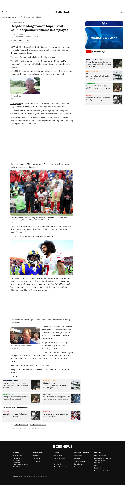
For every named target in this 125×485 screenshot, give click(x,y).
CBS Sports (15, 103)
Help (95, 465)
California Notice (59, 458)
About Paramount (100, 455)
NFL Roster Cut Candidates (18, 461)
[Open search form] (122, 12)
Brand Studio (78, 464)
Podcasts (77, 458)
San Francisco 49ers (38, 425)
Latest (4, 12)
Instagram (36, 461)
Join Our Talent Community (99, 461)
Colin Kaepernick (21, 425)
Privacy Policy (58, 455)
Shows (31, 12)
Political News (17, 455)
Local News (14, 12)
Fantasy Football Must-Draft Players (20, 465)
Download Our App (80, 461)
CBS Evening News (9, 17)
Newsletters (78, 455)
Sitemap (76, 467)
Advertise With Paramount (103, 458)
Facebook (36, 458)
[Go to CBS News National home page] (62, 12)
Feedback (97, 468)
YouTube (36, 455)
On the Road (36, 17)
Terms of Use (58, 464)
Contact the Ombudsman (102, 471)
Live (23, 12)
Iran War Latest (18, 458)
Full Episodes (25, 17)
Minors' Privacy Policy (61, 467)
